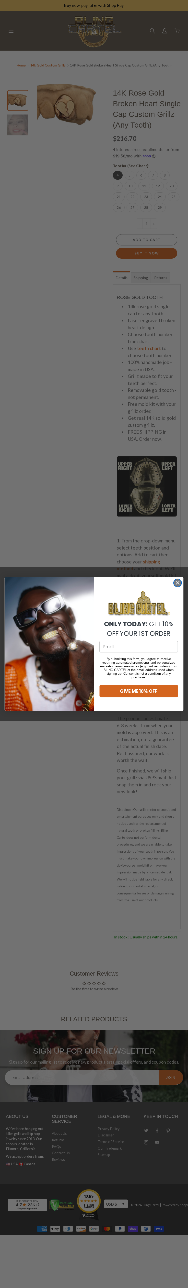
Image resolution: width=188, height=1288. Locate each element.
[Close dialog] (178, 583)
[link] (139, 604)
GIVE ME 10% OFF (139, 691)
